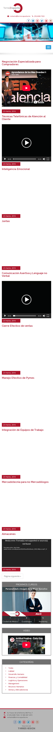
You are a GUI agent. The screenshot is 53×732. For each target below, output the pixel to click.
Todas (10, 668)
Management (13, 683)
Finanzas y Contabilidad (17, 677)
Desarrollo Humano (16, 674)
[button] (26, 143)
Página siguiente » (12, 576)
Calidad (11, 671)
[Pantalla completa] (48, 159)
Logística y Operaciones (18, 680)
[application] (26, 142)
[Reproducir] (5, 159)
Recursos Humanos (16, 687)
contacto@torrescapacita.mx (20, 16)
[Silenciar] (44, 159)
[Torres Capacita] (26, 8)
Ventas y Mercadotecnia (18, 690)
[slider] (24, 159)
